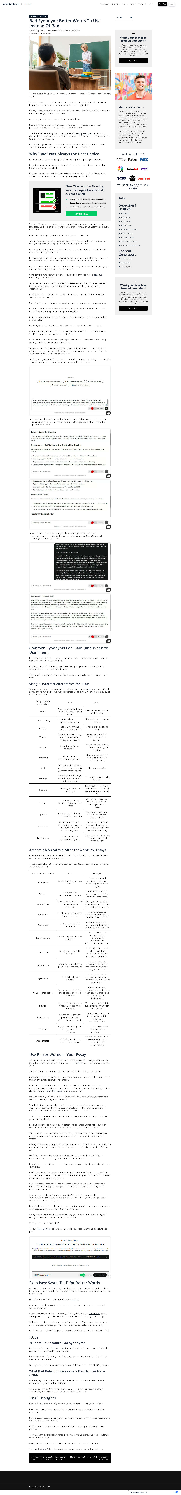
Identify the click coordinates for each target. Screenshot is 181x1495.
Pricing (140, 4)
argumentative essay (53, 1091)
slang (88, 689)
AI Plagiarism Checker (129, 229)
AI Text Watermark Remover (131, 245)
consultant (94, 1313)
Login (172, 4)
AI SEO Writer (126, 263)
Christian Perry (34, 33)
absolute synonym (56, 1348)
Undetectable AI (41, 1449)
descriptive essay (84, 133)
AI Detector (104, 4)
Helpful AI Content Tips (38, 16)
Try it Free (162, 4)
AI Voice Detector (127, 233)
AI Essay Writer (44, 1228)
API (146, 4)
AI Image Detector (127, 237)
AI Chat (59, 351)
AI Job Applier (126, 221)
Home (31, 31)
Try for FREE (81, 213)
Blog (37, 31)
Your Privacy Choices (162, 1492)
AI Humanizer (115, 4)
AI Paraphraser (126, 225)
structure (77, 1063)
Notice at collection (138, 1492)
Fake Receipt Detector (129, 241)
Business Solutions (129, 4)
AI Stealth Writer (127, 267)
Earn (151, 4)
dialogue (98, 274)
